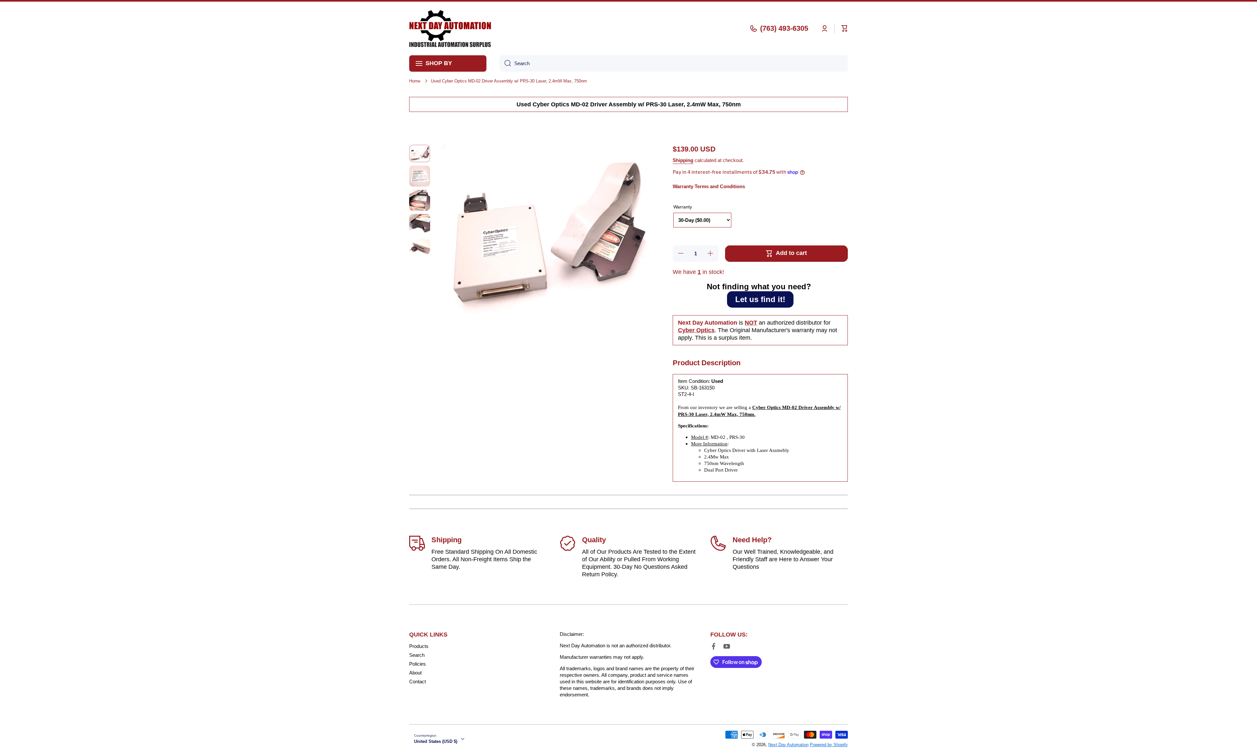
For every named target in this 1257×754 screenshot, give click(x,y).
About (415, 672)
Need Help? (752, 540)
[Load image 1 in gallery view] (419, 153)
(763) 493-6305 (784, 28)
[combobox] (674, 63)
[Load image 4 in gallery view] (419, 224)
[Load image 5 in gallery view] (419, 247)
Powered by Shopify (829, 744)
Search (417, 655)
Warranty (682, 206)
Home (414, 81)
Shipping (683, 160)
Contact (417, 681)
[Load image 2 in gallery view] (419, 176)
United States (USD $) (435, 741)
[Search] (505, 63)
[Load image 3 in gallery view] (419, 200)
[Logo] (450, 28)
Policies (417, 664)
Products (418, 646)
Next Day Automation (788, 744)
